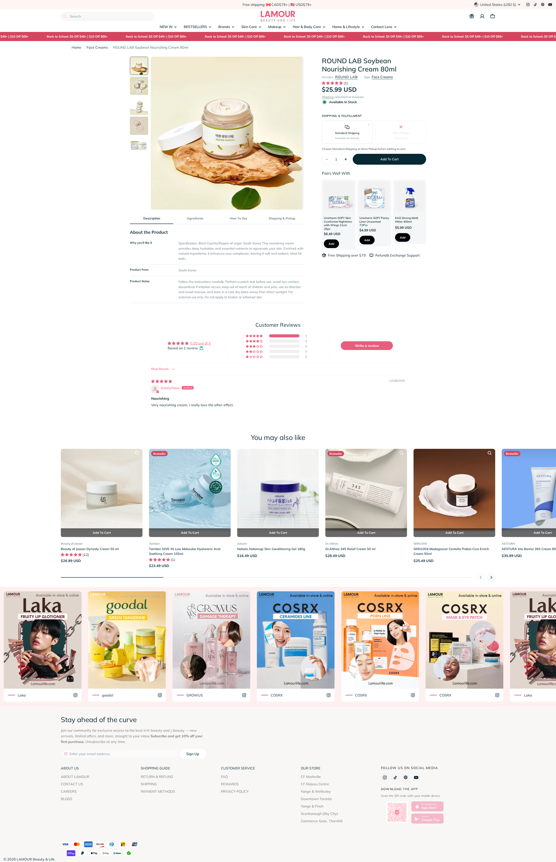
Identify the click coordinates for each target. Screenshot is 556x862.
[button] (333, 83)
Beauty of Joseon (72, 543)
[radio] (347, 132)
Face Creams (97, 47)
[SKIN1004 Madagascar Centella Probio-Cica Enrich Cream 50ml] (454, 489)
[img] (161, 381)
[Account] (482, 16)
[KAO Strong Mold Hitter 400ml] (410, 196)
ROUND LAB (346, 77)
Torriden (154, 543)
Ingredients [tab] (195, 218)
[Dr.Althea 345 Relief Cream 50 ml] (366, 489)
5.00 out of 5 (200, 343)
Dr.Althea (331, 543)
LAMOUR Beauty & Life (36, 859)
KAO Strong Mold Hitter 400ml (406, 219)
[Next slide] (491, 577)
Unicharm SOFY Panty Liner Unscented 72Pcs (374, 221)
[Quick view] (137, 453)
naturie (242, 543)
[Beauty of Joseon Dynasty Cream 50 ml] (101, 489)
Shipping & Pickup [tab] (282, 218)
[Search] (65, 16)
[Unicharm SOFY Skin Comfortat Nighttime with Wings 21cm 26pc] (339, 196)
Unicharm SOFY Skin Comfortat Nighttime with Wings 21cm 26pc (338, 223)
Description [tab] (151, 218)
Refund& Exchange (391, 255)
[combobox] (107, 16)
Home (76, 47)
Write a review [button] (367, 345)
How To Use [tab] (238, 218)
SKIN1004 (420, 543)
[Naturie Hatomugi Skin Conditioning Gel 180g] (278, 489)
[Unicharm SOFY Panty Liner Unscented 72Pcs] (374, 196)
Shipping (328, 97)
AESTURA (508, 543)
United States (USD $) (498, 4)
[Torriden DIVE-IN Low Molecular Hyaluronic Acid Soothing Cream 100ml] (190, 489)
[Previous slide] (481, 577)
